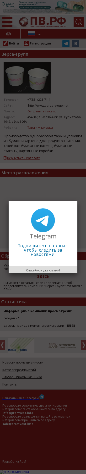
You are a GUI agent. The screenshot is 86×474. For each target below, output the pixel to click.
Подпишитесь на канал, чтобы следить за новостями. (43, 250)
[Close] (77, 201)
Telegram (43, 236)
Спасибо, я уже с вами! (43, 270)
